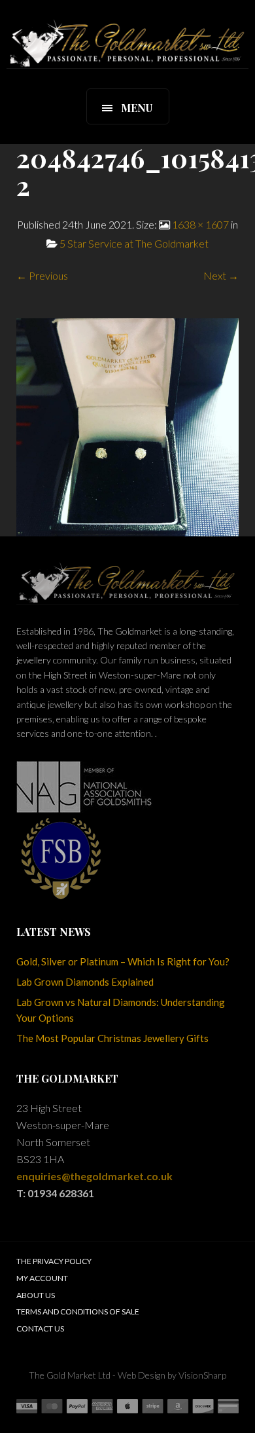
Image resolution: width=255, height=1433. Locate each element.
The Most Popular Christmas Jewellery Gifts (112, 1038)
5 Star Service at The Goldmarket (134, 243)
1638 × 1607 (200, 224)
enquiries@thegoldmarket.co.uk (94, 1176)
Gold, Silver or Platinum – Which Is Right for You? (123, 961)
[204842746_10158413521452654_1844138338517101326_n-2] (127, 426)
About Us (35, 1295)
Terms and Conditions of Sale (77, 1311)
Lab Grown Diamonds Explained (85, 982)
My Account (42, 1278)
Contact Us (40, 1328)
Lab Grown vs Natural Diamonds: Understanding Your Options (120, 1010)
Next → (221, 275)
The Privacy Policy (54, 1261)
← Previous (42, 275)
